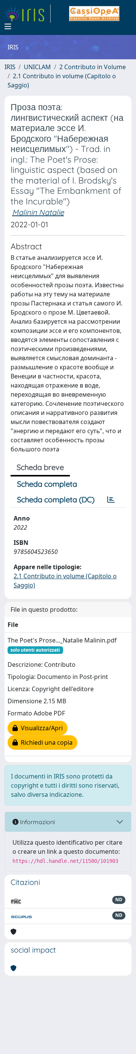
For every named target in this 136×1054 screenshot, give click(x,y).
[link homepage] (28, 14)
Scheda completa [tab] (47, 484)
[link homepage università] (94, 14)
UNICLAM (37, 67)
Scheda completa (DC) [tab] (55, 499)
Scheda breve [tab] (40, 467)
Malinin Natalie (38, 212)
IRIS (10, 67)
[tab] (111, 500)
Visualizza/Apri (40, 728)
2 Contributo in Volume (92, 67)
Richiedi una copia (45, 742)
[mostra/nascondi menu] (8, 26)
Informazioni (37, 822)
